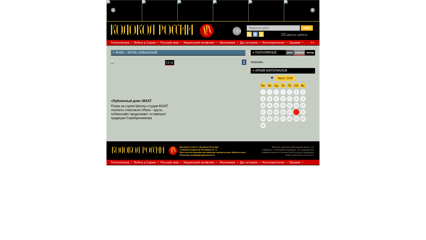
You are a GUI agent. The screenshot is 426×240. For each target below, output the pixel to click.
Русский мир (169, 42)
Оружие (294, 42)
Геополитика (120, 42)
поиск (307, 28)
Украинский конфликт (199, 42)
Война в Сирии (145, 42)
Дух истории (249, 42)
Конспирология (273, 42)
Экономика (227, 42)
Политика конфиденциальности (197, 155)
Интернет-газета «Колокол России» (199, 147)
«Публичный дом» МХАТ (131, 101)
